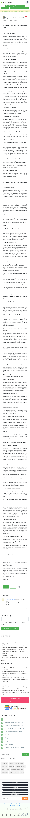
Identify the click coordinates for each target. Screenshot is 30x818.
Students (17, 772)
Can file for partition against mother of (14, 722)
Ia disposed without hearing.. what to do (12, 642)
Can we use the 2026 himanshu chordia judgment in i (15, 657)
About (2, 803)
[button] (26, 17)
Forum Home (15, 782)
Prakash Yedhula (10, 17)
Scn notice (4, 653)
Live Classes (9, 5)
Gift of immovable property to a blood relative (13, 649)
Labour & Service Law (20, 766)
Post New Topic (15, 792)
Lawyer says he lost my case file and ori (14, 719)
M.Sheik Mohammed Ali (10, 599)
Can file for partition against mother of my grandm (14, 647)
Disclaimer (26, 803)
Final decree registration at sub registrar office (13, 645)
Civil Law (11, 763)
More (25, 8)
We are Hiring (7, 803)
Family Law (11, 766)
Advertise (13, 803)
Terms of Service (19, 803)
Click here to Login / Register (10, 628)
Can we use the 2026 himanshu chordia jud (15, 747)
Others (22, 772)
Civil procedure (5, 644)
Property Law (4, 772)
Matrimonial (19, 8)
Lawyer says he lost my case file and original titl (13, 651)
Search (25, 754)
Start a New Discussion (15, 698)
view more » (25, 751)
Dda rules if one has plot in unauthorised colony (15, 687)
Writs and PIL (5, 8)
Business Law (4, 763)
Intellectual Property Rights (17, 769)
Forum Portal (15, 784)
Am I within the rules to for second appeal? (13, 671)
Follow (13, 587)
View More (3, 660)
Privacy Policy (12, 805)
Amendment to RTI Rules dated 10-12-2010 (13, 677)
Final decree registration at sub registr (13, 731)
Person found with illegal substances (11, 640)
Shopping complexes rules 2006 (11, 688)
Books (22, 5)
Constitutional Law (19, 763)
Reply (5, 587)
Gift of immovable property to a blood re (14, 728)
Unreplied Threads (15, 701)
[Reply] (26, 608)
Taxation (11, 772)
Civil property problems (7, 655)
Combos (17, 5)
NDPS (12, 8)
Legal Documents (5, 769)
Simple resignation (9, 744)
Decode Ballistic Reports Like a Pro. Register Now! (15, 11)
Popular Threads (15, 789)
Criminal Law (4, 766)
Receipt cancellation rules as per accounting (14, 690)
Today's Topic (15, 787)
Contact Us (18, 805)
